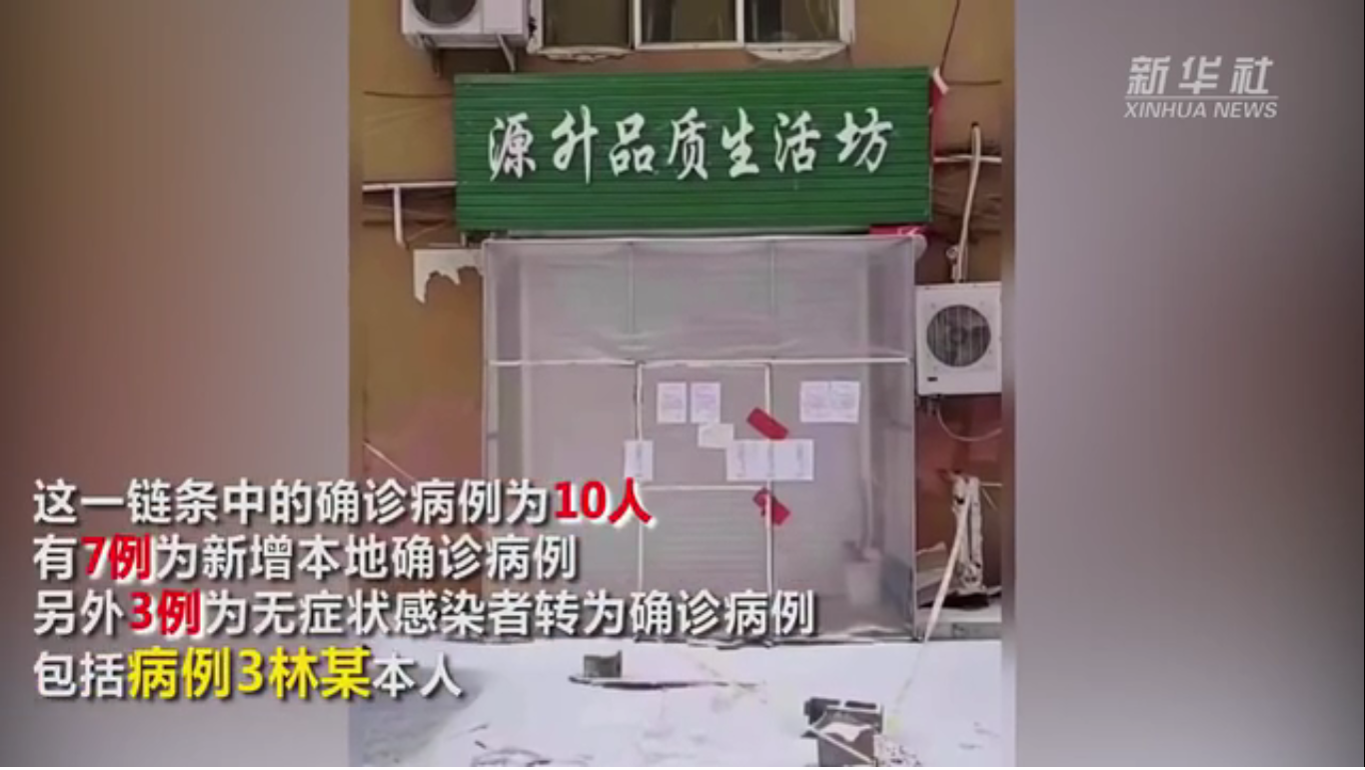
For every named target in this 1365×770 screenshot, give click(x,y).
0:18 (51, 748)
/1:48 (78, 748)
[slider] (1294, 748)
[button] (16, 750)
